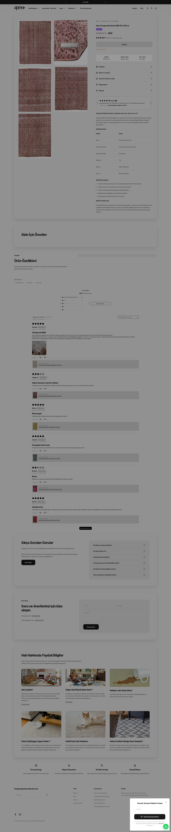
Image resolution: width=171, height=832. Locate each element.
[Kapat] (166, 802)
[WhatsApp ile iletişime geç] (166, 826)
